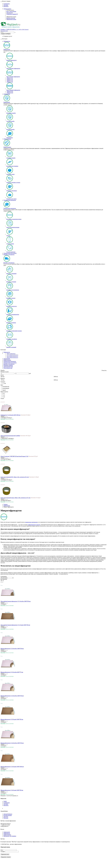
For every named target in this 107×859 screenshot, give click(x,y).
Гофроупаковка (7, 139)
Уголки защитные (10, 252)
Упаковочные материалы (9, 200)
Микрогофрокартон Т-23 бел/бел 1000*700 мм (12, 648)
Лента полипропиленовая (12, 227)
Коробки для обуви (11, 322)
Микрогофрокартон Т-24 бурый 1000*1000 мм (12, 766)
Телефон (3, 851)
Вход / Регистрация (11, 11)
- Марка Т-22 (9, 79)
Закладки (5, 816)
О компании (6, 3)
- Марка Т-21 (9, 78)
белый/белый (6, 386)
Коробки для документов (12, 290)
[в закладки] (5, 437)
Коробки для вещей (11, 347)
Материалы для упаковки (9, 836)
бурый (4, 390)
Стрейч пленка (10, 243)
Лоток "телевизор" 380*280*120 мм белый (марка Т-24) (14, 456)
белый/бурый (6, 388)
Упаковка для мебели (11, 339)
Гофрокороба (6, 94)
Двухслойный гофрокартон (13, 68)
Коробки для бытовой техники (14, 330)
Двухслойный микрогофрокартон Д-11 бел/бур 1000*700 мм (15, 601)
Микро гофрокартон (11, 60)
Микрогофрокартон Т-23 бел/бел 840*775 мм (12, 672)
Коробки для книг (10, 298)
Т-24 (4, 396)
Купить (2, 602)
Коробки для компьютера (12, 314)
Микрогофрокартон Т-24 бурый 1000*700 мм (12, 790)
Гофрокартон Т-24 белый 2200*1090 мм (10, 415)
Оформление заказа (11, 19)
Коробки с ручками (11, 281)
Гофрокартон (6, 41)
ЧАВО (5, 801)
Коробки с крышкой (11, 273)
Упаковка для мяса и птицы (13, 182)
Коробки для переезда (8, 254)
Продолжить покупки (5, 857)
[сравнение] (7, 437)
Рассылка (5, 818)
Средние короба (10, 121)
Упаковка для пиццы (11, 190)
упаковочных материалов (31, 522)
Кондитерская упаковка (12, 166)
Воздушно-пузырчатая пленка (13, 219)
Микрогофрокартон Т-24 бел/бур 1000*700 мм (12, 743)
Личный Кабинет (7, 814)
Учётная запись (7, 8)
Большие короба (10, 129)
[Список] (1, 582)
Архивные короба (10, 158)
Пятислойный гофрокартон (13, 90)
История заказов (7, 815)
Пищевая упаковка (8, 365)
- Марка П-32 (9, 91)
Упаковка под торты (11, 198)
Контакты (5, 6)
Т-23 (4, 395)
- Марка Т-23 (9, 80)
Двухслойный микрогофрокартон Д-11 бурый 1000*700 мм (15, 625)
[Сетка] (2, 582)
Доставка (5, 5)
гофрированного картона (34, 524)
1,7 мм (4, 383)
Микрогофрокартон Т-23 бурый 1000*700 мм (12, 719)
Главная (5, 504)
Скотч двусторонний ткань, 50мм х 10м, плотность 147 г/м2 (15, 497)
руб (30, 373)
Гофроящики (9, 137)
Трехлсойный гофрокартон (13, 76)
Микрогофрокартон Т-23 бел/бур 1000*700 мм (12, 695)
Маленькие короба (11, 113)
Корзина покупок (10, 18)
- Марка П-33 (9, 92)
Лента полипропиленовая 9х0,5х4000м (10, 435)
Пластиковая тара (7, 368)
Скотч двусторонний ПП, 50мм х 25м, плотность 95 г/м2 (15, 477)
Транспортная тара (8, 366)
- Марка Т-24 (9, 82)
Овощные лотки (10, 174)
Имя (2, 850)
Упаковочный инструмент (10, 253)
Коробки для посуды (11, 306)
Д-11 (4, 393)
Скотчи (8, 235)
